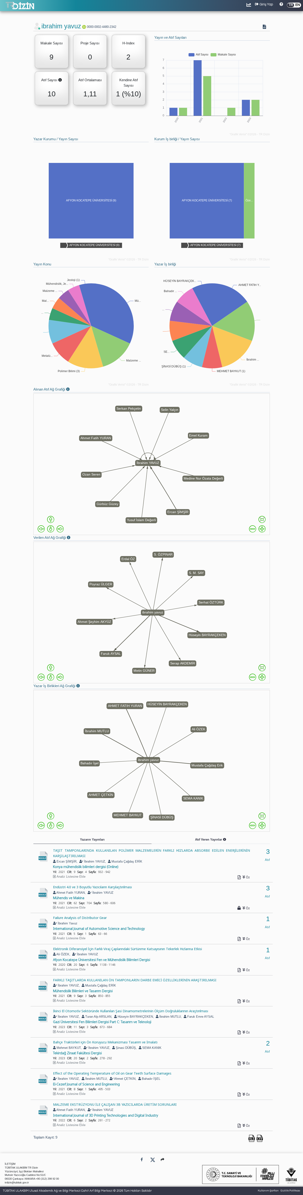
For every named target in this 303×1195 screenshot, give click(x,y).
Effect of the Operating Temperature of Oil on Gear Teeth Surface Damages (112, 1073)
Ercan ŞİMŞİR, (66, 861)
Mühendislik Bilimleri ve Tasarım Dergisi (83, 990)
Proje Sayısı (89, 43)
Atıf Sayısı (52, 80)
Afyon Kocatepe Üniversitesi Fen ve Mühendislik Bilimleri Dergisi (101, 959)
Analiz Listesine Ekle (71, 876)
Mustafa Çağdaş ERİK (126, 861)
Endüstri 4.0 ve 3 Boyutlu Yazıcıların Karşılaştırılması (92, 887)
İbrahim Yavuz (67, 923)
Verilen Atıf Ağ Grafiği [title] (57, 538)
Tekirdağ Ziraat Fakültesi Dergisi (77, 1052)
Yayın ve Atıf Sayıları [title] (170, 37)
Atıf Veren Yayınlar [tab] (220, 841)
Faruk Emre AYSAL (200, 1016)
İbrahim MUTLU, (170, 1016)
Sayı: (80, 872)
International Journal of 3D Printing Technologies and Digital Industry (105, 1115)
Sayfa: (92, 872)
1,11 (90, 94)
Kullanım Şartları (268, 1190)
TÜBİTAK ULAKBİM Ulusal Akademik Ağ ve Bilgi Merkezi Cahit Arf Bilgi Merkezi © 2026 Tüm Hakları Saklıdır (77, 1190)
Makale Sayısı (51, 43)
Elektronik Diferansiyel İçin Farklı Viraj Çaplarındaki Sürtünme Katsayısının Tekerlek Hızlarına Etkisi (127, 948)
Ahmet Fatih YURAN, (71, 892)
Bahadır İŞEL (150, 1078)
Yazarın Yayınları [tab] (92, 839)
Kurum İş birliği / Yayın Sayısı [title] (177, 139)
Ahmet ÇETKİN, (124, 1078)
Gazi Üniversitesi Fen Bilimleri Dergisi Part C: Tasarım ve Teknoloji (102, 1021)
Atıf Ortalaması (90, 80)
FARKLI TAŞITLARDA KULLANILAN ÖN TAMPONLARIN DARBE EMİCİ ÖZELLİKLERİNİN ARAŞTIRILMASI (134, 980)
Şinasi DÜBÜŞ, (126, 1048)
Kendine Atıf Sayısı (128, 82)
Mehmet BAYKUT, (69, 1048)
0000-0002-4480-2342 (101, 27)
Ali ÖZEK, (63, 954)
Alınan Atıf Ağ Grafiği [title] (57, 389)
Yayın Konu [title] (42, 264)
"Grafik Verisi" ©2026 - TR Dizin (250, 134)
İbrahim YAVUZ (102, 892)
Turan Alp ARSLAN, (98, 1016)
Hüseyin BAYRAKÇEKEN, (135, 1016)
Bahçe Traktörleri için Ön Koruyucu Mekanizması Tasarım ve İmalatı (105, 1042)
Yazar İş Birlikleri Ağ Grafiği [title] (62, 686)
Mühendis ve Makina (68, 897)
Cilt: (69, 872)
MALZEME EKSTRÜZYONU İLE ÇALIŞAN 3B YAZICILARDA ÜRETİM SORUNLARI (115, 1104)
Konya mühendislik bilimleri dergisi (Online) (85, 866)
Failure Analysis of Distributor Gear (80, 917)
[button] (162, 1159)
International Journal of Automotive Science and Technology (99, 928)
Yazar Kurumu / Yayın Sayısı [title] (55, 139)
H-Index (128, 43)
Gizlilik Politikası (290, 1190)
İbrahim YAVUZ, (94, 861)
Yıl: (55, 872)
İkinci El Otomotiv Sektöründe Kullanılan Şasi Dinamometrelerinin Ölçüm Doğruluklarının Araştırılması (130, 1010)
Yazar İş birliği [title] (165, 264)
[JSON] (265, 27)
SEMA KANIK (151, 1048)
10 (52, 94)
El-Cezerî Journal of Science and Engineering (86, 1084)
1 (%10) (128, 94)
